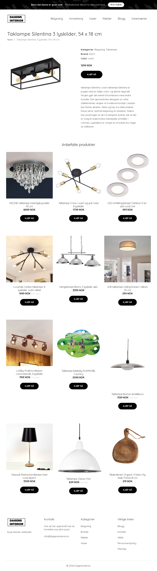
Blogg (121, 18)
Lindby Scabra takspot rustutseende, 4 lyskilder (29, 372)
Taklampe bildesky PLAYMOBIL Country (78, 372)
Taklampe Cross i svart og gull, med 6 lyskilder (78, 205)
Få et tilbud (116, 5)
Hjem (10, 39)
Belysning (57, 18)
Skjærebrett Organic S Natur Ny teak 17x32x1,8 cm (127, 476)
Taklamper (111, 49)
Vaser (92, 18)
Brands (84, 531)
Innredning (76, 18)
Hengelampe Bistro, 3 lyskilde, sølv (78, 286)
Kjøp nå (91, 74)
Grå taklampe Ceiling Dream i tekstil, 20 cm (127, 288)
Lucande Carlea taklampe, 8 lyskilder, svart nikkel (29, 288)
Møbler (107, 18)
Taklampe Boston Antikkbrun (127, 394)
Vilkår (121, 537)
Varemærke (139, 18)
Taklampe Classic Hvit (78, 478)
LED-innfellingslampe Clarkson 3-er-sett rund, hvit (127, 205)
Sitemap (122, 548)
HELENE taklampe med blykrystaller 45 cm (29, 205)
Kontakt (122, 531)
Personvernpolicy (127, 543)
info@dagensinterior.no (56, 536)
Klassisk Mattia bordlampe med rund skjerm (29, 476)
